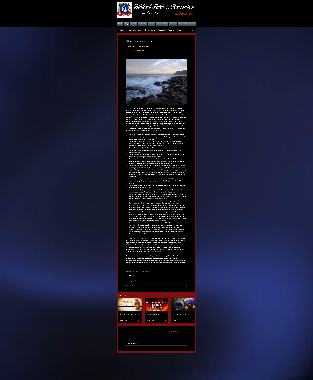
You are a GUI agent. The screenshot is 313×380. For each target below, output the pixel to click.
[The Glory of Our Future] (183, 304)
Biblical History (149, 30)
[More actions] (186, 41)
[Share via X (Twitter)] (131, 281)
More (179, 30)
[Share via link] (139, 281)
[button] (193, 30)
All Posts (121, 30)
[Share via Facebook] (127, 281)
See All (193, 295)
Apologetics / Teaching (166, 30)
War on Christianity (153, 314)
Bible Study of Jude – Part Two (130, 314)
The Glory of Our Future (181, 314)
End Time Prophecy (131, 275)
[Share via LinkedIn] (135, 281)
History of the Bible (134, 30)
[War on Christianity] (156, 304)
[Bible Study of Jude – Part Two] (130, 304)
